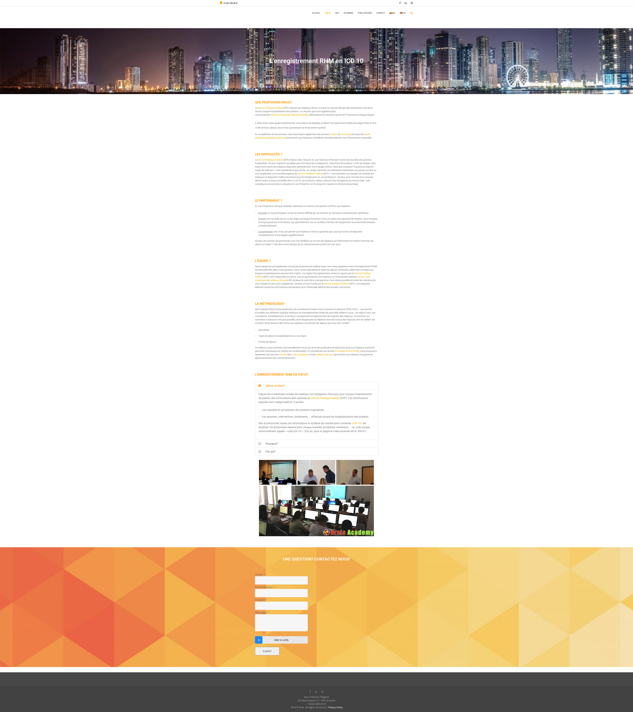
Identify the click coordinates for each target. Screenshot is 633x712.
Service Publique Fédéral (270, 108)
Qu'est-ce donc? (275, 385)
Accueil (316, 13)
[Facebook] (400, 3)
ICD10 (328, 13)
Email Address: (265, 587)
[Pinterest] (412, 3)
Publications (365, 13)
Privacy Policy (335, 707)
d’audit (333, 134)
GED (337, 13)
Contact (380, 13)
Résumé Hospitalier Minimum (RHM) (289, 115)
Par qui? (270, 451)
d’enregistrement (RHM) (347, 351)
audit (361, 276)
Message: (262, 612)
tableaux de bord (276, 137)
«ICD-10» (357, 423)
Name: (260, 574)
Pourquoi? (272, 443)
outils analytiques (300, 354)
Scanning (348, 13)
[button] (316, 386)
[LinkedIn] (406, 3)
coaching (345, 134)
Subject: (261, 600)
